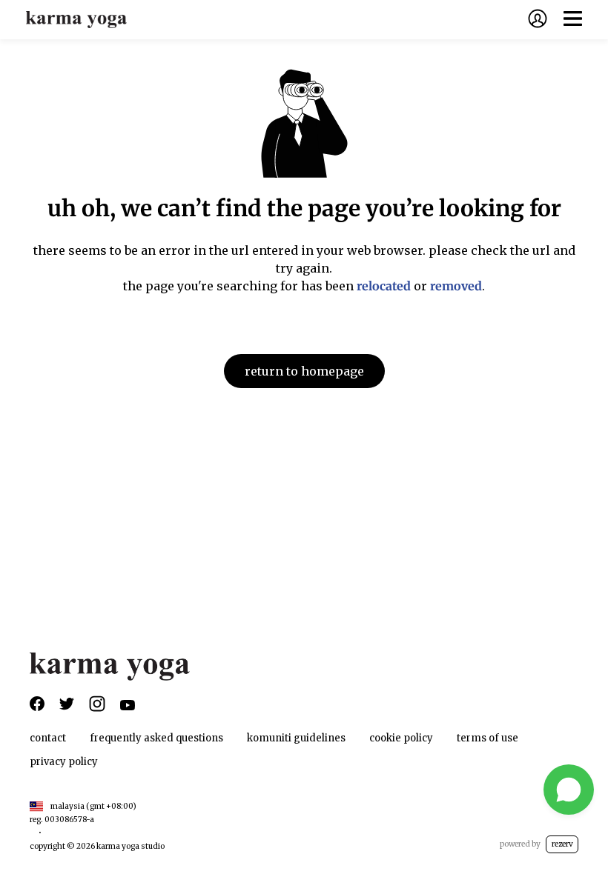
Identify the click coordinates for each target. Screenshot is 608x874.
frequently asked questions (156, 738)
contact (48, 738)
